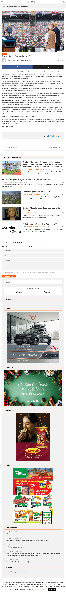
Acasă (4, 6)
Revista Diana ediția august (15, 534)
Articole (9, 6)
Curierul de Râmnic (30, 60)
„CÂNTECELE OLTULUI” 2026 (15, 547)
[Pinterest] (61, 136)
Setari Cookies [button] (42, 589)
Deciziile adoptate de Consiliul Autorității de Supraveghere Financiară (28, 540)
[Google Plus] (55, 136)
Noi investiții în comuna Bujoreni (37, 192)
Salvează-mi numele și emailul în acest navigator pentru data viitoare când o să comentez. (29, 272)
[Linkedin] (58, 136)
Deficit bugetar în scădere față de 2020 (40, 224)
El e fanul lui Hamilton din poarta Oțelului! (19, 562)
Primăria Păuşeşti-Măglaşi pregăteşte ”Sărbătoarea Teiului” (28, 179)
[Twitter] (52, 136)
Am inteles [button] (52, 589)
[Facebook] (49, 136)
